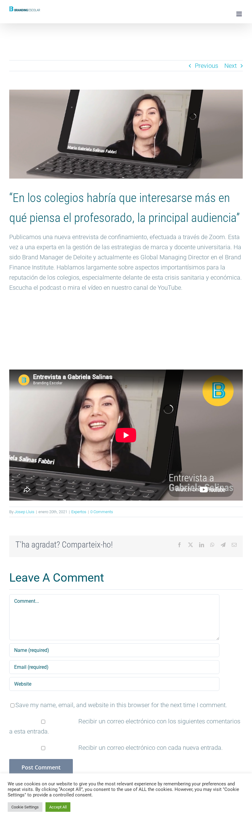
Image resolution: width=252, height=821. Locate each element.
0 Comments (101, 511)
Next (230, 65)
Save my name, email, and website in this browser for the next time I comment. (121, 705)
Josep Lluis (24, 511)
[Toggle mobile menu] (239, 14)
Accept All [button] (58, 807)
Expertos (78, 511)
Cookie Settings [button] (25, 807)
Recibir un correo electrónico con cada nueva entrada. (150, 747)
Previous (206, 65)
